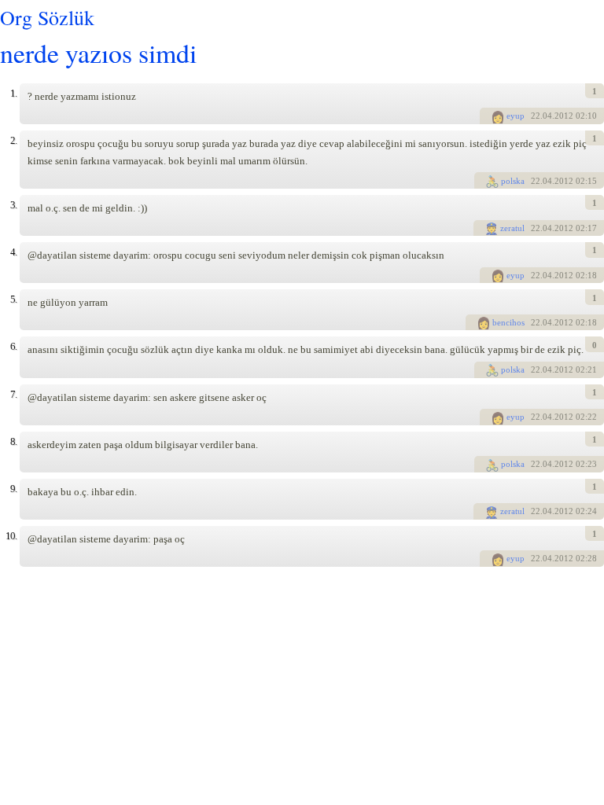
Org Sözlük (47, 17)
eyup (515, 115)
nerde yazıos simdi (98, 52)
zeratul (512, 228)
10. (11, 536)
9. (13, 488)
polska (513, 181)
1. (13, 93)
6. (13, 346)
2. (13, 140)
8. (13, 441)
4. (13, 252)
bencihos (508, 322)
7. (13, 394)
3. (13, 205)
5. (13, 299)
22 (535, 115)
